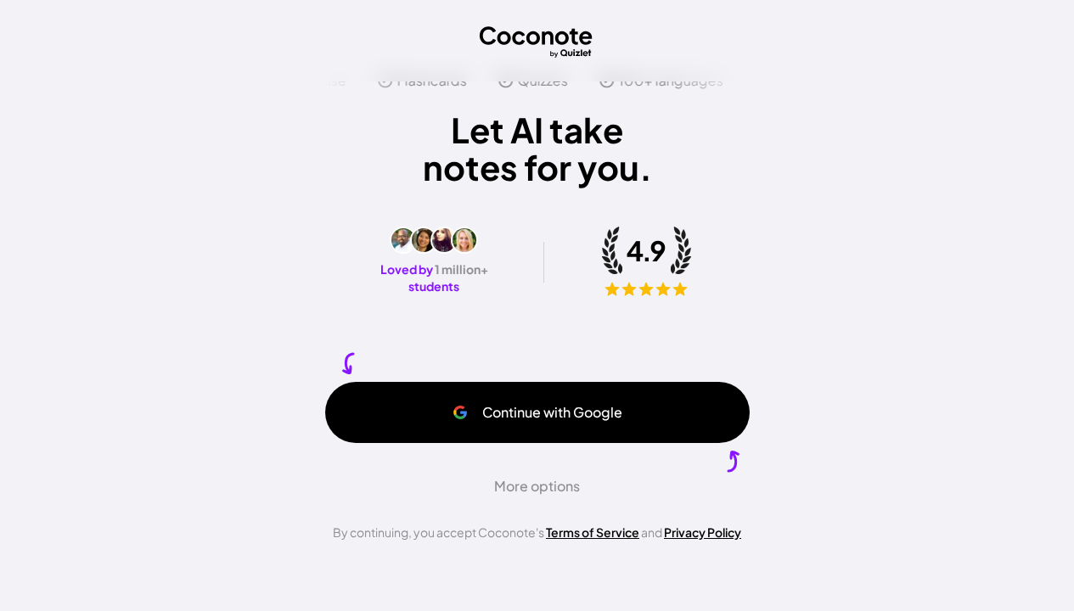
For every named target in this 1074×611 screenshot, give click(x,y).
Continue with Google (552, 412)
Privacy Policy (702, 532)
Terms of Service (592, 532)
